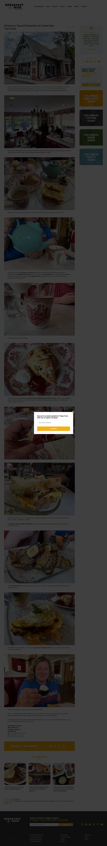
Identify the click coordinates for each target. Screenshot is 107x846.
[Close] (73, 412)
